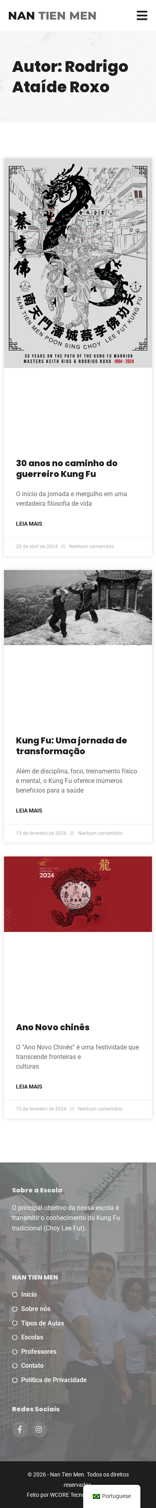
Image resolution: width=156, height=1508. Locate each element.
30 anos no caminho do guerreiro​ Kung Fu (67, 468)
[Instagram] (39, 1429)
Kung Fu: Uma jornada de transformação (71, 746)
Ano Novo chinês (53, 1027)
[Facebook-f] (20, 1429)
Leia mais (29, 524)
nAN (52, 15)
